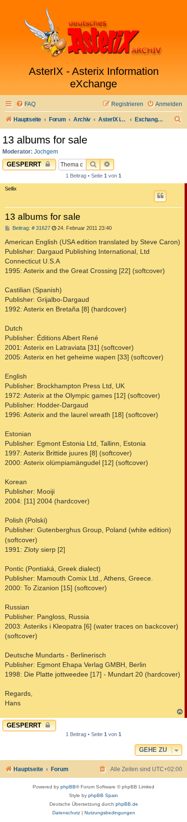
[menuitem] (25, 104)
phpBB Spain (103, 795)
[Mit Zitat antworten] (160, 196)
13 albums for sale (44, 140)
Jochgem (46, 151)
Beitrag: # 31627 (30, 228)
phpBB (68, 786)
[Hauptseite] (93, 32)
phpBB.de (127, 804)
